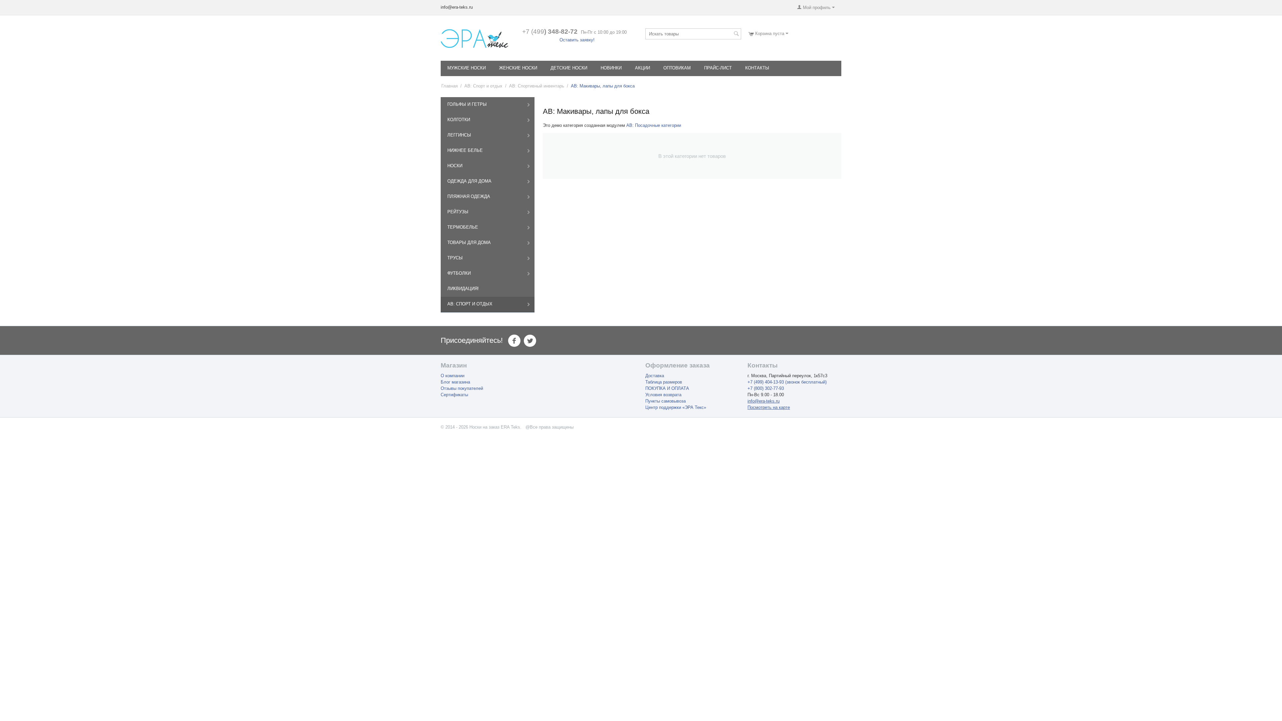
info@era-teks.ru (763, 401)
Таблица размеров (663, 382)
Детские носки (569, 67)
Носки (454, 165)
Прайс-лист (718, 67)
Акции (642, 67)
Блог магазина (455, 382)
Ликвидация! (463, 288)
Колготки (458, 119)
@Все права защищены (549, 427)
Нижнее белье (465, 150)
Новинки (611, 67)
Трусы (455, 257)
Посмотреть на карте (768, 407)
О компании (452, 375)
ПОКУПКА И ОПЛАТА (667, 388)
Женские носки (518, 67)
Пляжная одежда (468, 196)
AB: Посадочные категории (653, 125)
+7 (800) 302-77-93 (765, 388)
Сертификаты (454, 394)
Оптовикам (677, 67)
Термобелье (462, 227)
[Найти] (736, 34)
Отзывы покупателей (462, 388)
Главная (449, 85)
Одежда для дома (469, 181)
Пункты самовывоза (665, 401)
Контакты (757, 67)
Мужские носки (466, 67)
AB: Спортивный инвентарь (536, 85)
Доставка (654, 375)
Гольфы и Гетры (467, 104)
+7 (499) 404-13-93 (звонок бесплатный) (787, 382)
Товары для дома (469, 242)
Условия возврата (663, 394)
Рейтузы (457, 211)
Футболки (459, 273)
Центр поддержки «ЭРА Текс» (675, 407)
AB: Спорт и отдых (483, 85)
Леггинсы (459, 135)
